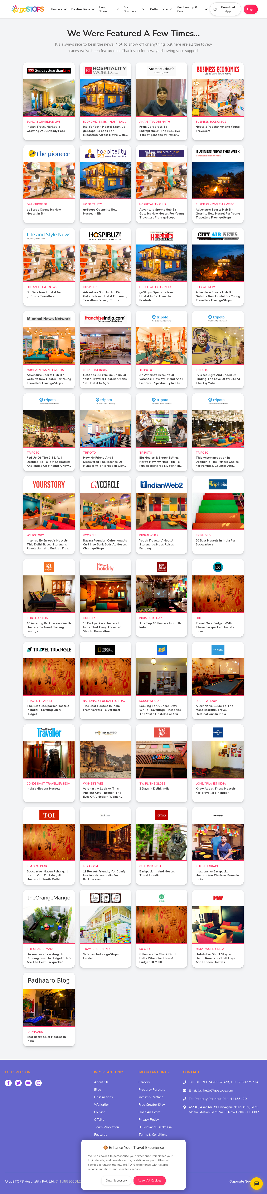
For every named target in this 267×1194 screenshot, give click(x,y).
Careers (144, 1082)
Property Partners (152, 1089)
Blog (97, 1089)
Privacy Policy (149, 1119)
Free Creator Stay (152, 1104)
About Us (101, 1082)
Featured (100, 1134)
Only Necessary (116, 1181)
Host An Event (150, 1112)
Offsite (99, 1119)
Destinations (103, 1097)
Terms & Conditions (153, 1134)
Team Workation (106, 1127)
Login (250, 9)
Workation (102, 1104)
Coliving (99, 1112)
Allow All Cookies (149, 1181)
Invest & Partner (151, 1097)
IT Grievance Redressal (156, 1127)
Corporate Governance (245, 1181)
